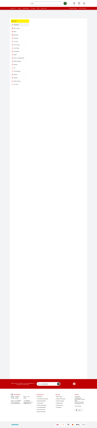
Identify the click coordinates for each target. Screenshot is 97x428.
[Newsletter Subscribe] (58, 383)
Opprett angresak (60, 401)
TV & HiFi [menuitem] (16, 84)
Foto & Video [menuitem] (17, 44)
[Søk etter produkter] (65, 3)
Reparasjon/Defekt (41, 401)
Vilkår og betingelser (41, 405)
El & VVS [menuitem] (16, 41)
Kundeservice (40, 403)
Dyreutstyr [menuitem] (16, 38)
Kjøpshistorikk (60, 403)
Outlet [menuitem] (15, 21)
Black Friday (44, 8)
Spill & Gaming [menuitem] (17, 81)
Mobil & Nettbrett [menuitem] (17, 61)
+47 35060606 (26, 400)
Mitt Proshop (59, 396)
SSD (38, 8)
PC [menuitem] (14, 68)
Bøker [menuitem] (15, 31)
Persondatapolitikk (41, 407)
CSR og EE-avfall (41, 409)
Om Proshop (78, 406)
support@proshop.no (28, 402)
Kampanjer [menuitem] (16, 24)
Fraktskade (59, 407)
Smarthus (33, 8)
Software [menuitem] (16, 77)
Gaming (19, 8)
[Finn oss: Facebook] (74, 384)
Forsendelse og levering (42, 398)
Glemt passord (60, 405)
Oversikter (39, 396)
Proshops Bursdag (73, 8)
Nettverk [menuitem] (15, 64)
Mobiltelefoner (26, 8)
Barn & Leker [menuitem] (17, 28)
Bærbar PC (13, 8)
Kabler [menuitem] (15, 54)
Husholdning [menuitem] (16, 51)
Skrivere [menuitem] (15, 74)
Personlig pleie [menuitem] (17, 71)
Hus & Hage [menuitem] (16, 48)
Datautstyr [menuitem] (16, 35)
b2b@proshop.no (27, 403)
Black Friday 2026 (41, 411)
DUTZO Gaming (82, 8)
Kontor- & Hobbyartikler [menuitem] (19, 58)
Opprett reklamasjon (61, 398)
